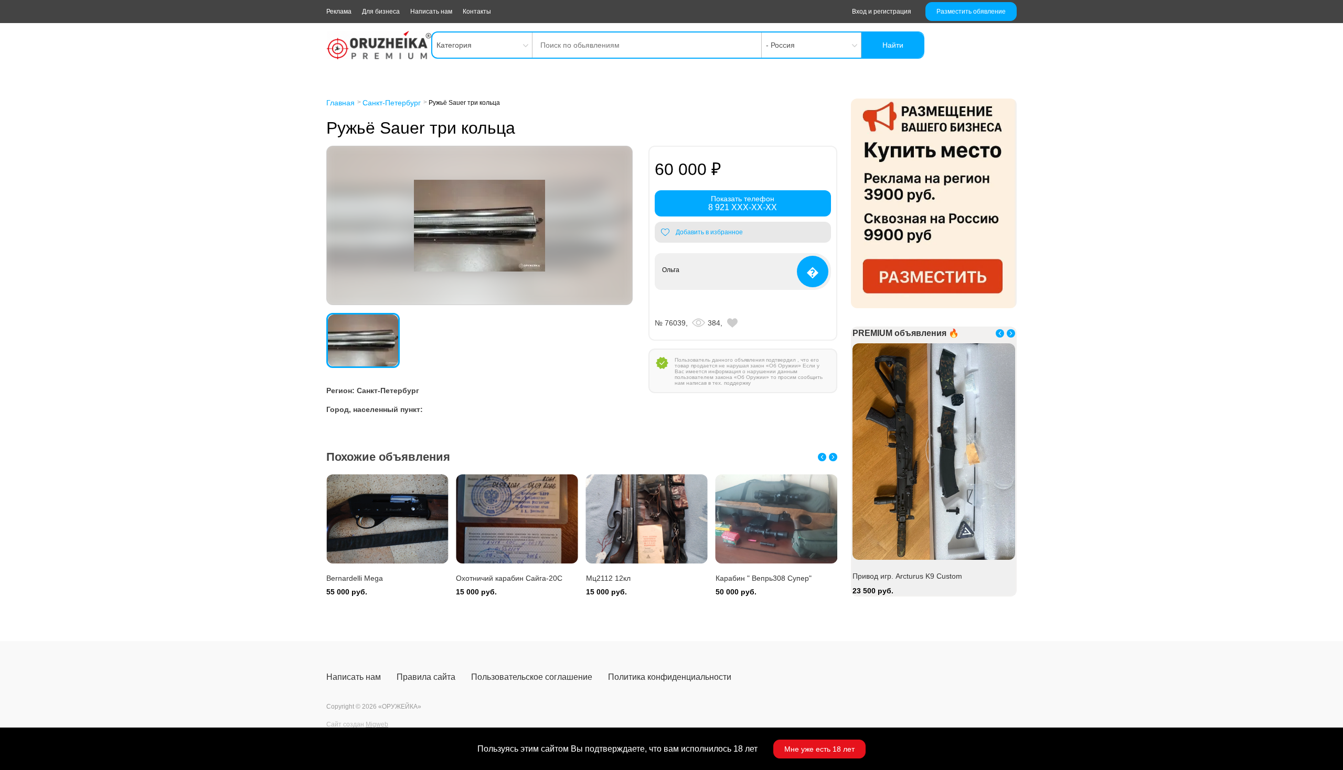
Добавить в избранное (709, 232)
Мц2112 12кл (608, 578)
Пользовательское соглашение (531, 677)
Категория (454, 45)
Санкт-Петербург (392, 103)
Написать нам (431, 11)
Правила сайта (426, 677)
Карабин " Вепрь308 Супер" (764, 578)
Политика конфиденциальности (669, 677)
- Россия (780, 45)
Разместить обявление (971, 11)
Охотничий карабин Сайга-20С (509, 578)
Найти (892, 45)
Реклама (338, 11)
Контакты (477, 11)
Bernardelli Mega (354, 578)
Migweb (377, 724)
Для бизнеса (381, 11)
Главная (340, 103)
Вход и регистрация (881, 11)
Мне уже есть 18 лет (819, 749)
